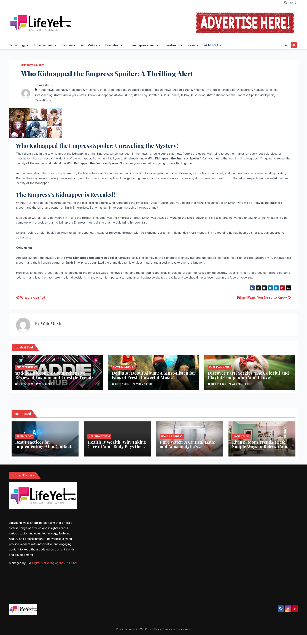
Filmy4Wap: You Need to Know (262, 297)
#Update (173, 95)
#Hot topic (213, 89)
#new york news (74, 95)
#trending (140, 95)
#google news (162, 89)
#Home (199, 89)
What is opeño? (32, 297)
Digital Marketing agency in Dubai (54, 563)
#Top (128, 95)
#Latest (259, 89)
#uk (163, 95)
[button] (286, 45)
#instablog (228, 89)
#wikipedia (267, 95)
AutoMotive (89, 45)
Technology (18, 45)
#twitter (154, 95)
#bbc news (46, 89)
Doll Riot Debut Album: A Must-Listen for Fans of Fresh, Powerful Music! (153, 375)
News (191, 45)
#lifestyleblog (43, 95)
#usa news (198, 95)
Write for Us (212, 45)
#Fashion (92, 89)
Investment (172, 45)
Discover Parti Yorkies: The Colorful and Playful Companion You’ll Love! (248, 375)
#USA (185, 95)
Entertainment (44, 45)
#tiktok (118, 95)
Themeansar (183, 629)
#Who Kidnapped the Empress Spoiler (233, 95)
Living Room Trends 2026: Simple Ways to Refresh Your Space (260, 446)
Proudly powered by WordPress (134, 629)
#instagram (244, 89)
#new (58, 95)
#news (92, 95)
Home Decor (241, 436)
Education (112, 45)
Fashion (68, 45)
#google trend (182, 89)
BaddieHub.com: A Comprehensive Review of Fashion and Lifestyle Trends (54, 375)
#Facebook (76, 89)
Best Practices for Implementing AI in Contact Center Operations (43, 446)
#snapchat (105, 95)
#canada (61, 89)
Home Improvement (142, 45)
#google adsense (139, 89)
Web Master (46, 85)
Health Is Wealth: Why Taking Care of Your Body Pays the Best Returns (116, 446)
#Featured (107, 89)
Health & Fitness (99, 436)
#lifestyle (271, 89)
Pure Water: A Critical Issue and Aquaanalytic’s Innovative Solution (187, 446)
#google (120, 89)
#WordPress (43, 100)
